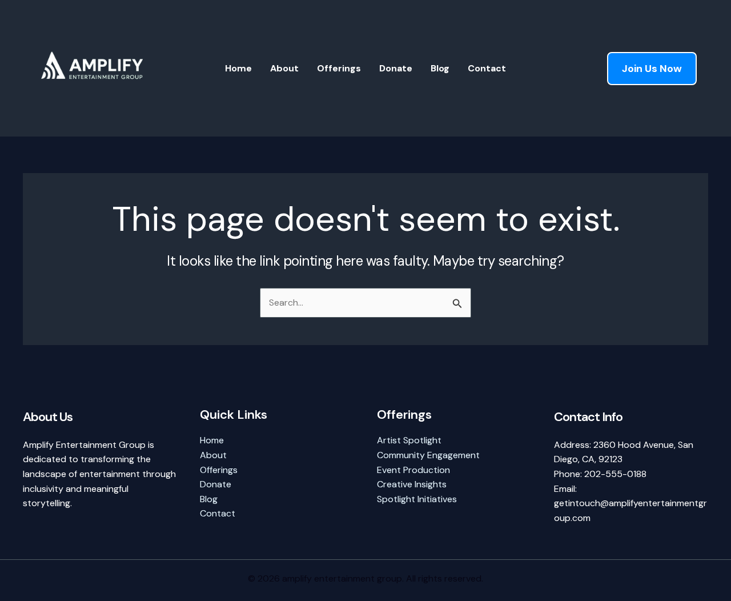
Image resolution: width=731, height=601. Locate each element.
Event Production (413, 470)
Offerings (339, 68)
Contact (487, 68)
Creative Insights (412, 484)
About (284, 68)
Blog (440, 68)
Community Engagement (428, 455)
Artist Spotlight (409, 440)
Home (238, 68)
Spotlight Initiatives (417, 499)
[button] (652, 68)
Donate (395, 68)
